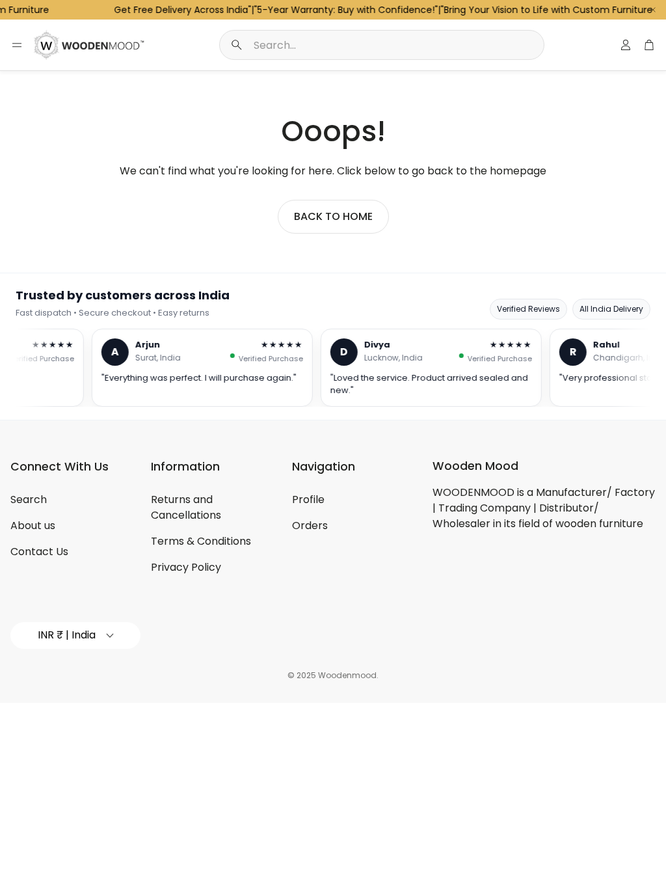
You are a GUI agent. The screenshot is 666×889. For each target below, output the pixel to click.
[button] (382, 45)
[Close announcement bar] (653, 10)
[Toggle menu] (16, 44)
